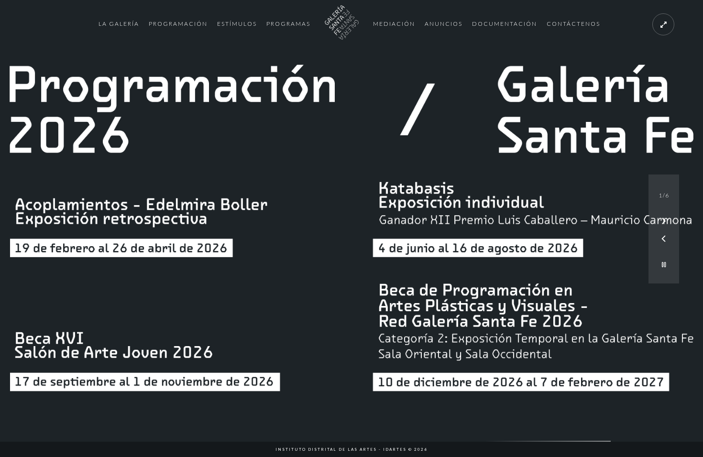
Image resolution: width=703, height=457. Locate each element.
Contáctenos (573, 23)
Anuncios (443, 23)
